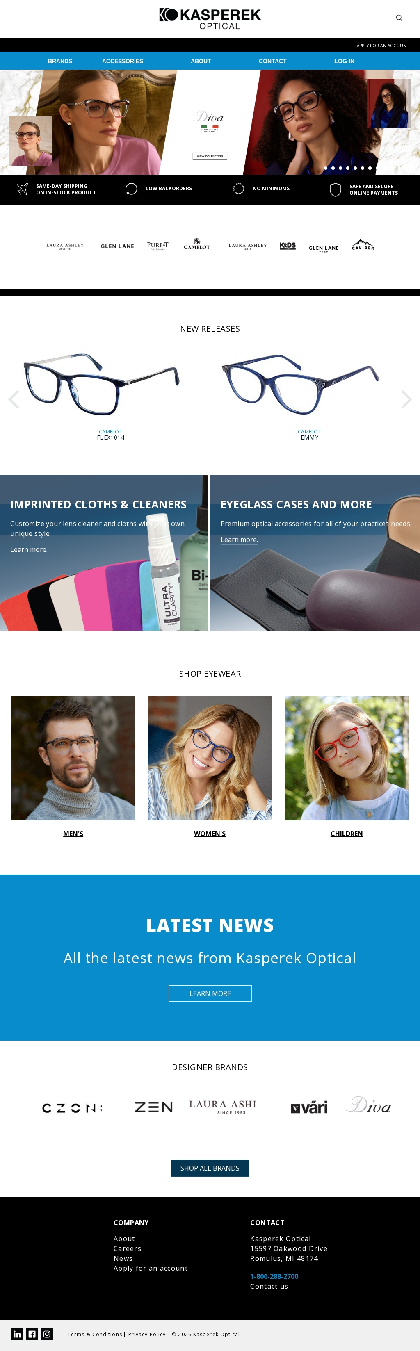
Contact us (269, 1286)
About (201, 61)
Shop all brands (210, 1168)
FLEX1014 (110, 437)
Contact (273, 61)
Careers (128, 1248)
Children (347, 833)
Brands (60, 61)
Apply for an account (383, 45)
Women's (210, 833)
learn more (210, 993)
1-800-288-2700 (274, 1276)
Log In (344, 61)
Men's (73, 833)
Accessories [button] (122, 61)
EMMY (309, 437)
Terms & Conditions (95, 1334)
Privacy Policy (147, 1334)
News (123, 1258)
